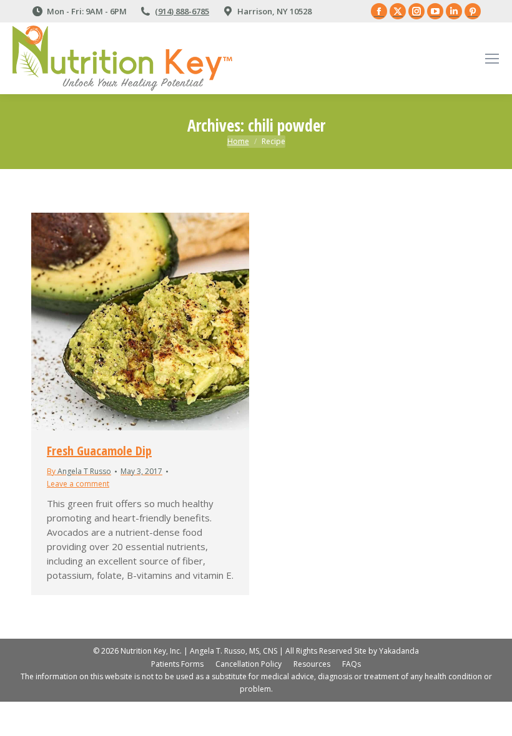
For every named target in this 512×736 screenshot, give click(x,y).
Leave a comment (78, 483)
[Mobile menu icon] (492, 58)
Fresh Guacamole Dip (99, 450)
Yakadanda (399, 651)
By (79, 471)
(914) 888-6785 (182, 11)
